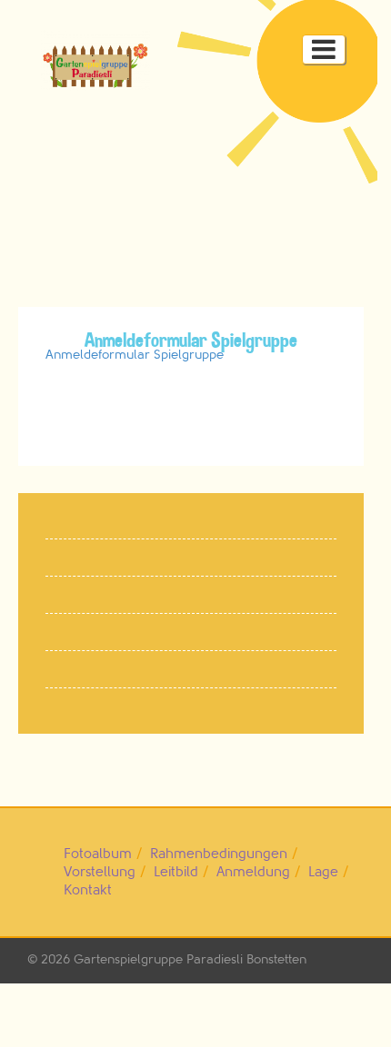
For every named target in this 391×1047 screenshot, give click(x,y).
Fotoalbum (98, 854)
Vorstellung (99, 872)
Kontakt (88, 890)
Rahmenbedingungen (218, 854)
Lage (323, 872)
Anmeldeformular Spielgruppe (134, 354)
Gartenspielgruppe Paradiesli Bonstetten (190, 959)
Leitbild (176, 872)
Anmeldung (253, 872)
